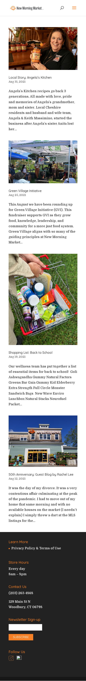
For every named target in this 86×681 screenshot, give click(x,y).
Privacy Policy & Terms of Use (36, 548)
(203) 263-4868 (21, 593)
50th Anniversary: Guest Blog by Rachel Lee (41, 474)
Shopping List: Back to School (30, 353)
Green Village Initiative (25, 191)
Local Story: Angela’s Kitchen (30, 77)
